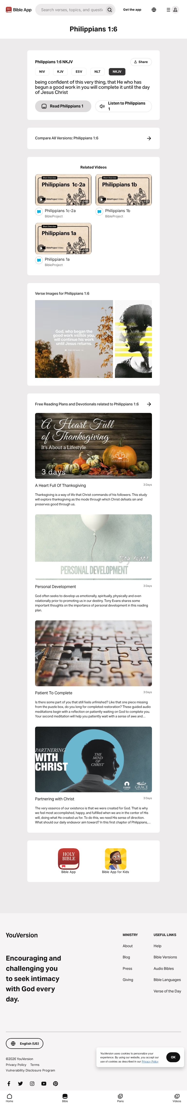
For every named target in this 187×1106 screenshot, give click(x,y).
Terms (34, 1065)
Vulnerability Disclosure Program (30, 1070)
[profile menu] (172, 10)
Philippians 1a (62, 259)
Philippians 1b (122, 210)
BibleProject (54, 216)
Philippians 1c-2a (65, 210)
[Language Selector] (154, 10)
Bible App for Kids (115, 872)
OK (173, 1057)
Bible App (68, 872)
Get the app (132, 9)
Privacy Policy (16, 1065)
